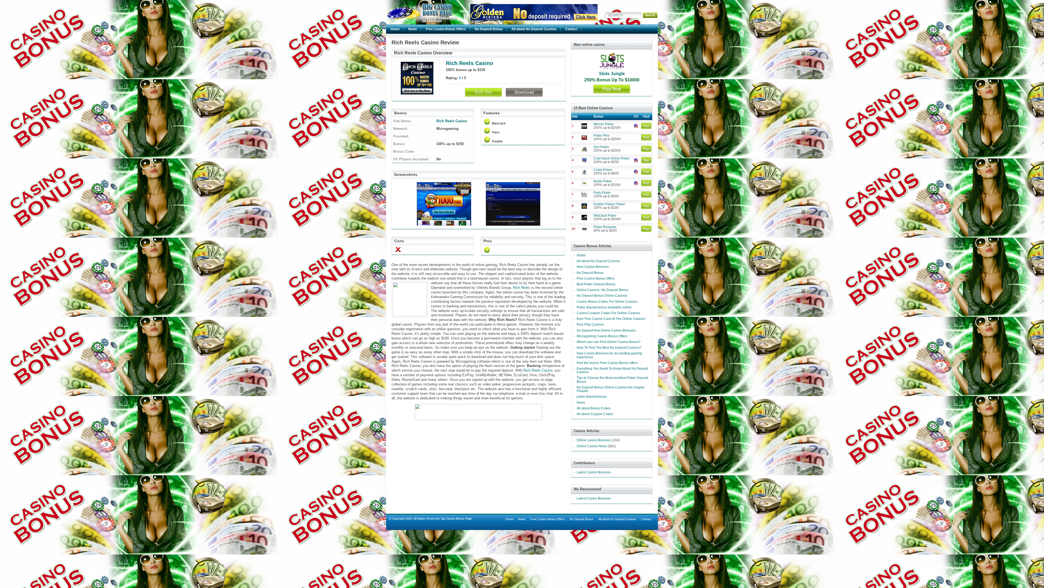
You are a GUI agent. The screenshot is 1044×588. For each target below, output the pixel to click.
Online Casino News (592, 446)
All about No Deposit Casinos (534, 29)
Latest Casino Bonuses (594, 472)
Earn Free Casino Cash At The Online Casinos (611, 319)
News (412, 29)
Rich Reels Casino (469, 63)
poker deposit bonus (592, 397)
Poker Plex (602, 135)
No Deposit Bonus (489, 29)
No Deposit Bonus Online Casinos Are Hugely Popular (610, 389)
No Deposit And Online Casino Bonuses (606, 330)
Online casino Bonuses (594, 440)
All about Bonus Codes (594, 408)
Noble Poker (603, 181)
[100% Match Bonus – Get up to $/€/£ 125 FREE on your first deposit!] (534, 19)
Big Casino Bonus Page (456, 518)
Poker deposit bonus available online (604, 307)
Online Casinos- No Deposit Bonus (602, 290)
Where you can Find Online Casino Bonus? (609, 342)
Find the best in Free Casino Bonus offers (607, 363)
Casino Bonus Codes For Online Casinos (607, 302)
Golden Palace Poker (609, 204)
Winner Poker (604, 124)
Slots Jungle (612, 73)
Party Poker (602, 193)
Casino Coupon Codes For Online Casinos (608, 313)
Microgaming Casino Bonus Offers (602, 336)
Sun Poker (601, 147)
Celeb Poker (603, 170)
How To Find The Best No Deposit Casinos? (609, 348)
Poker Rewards (605, 227)
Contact (571, 29)
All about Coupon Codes (595, 414)
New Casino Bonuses (593, 267)
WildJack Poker (605, 216)
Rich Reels (521, 288)
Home (395, 29)
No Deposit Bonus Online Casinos (602, 296)
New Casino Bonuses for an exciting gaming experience (609, 355)
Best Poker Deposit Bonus (596, 284)
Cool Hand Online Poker (612, 158)
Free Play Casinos (590, 324)
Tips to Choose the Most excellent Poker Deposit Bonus (612, 379)
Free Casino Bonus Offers (446, 29)
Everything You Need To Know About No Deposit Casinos (612, 370)
